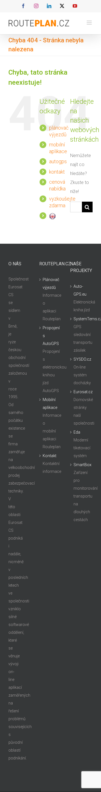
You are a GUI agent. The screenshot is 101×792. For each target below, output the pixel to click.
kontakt (57, 172)
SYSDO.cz (82, 359)
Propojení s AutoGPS (51, 336)
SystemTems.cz (82, 319)
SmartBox (82, 464)
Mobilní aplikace (50, 403)
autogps (58, 161)
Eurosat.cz (82, 392)
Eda (77, 432)
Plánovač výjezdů (51, 283)
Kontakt (49, 455)
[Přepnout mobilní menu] (90, 23)
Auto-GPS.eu (80, 290)
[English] (52, 215)
